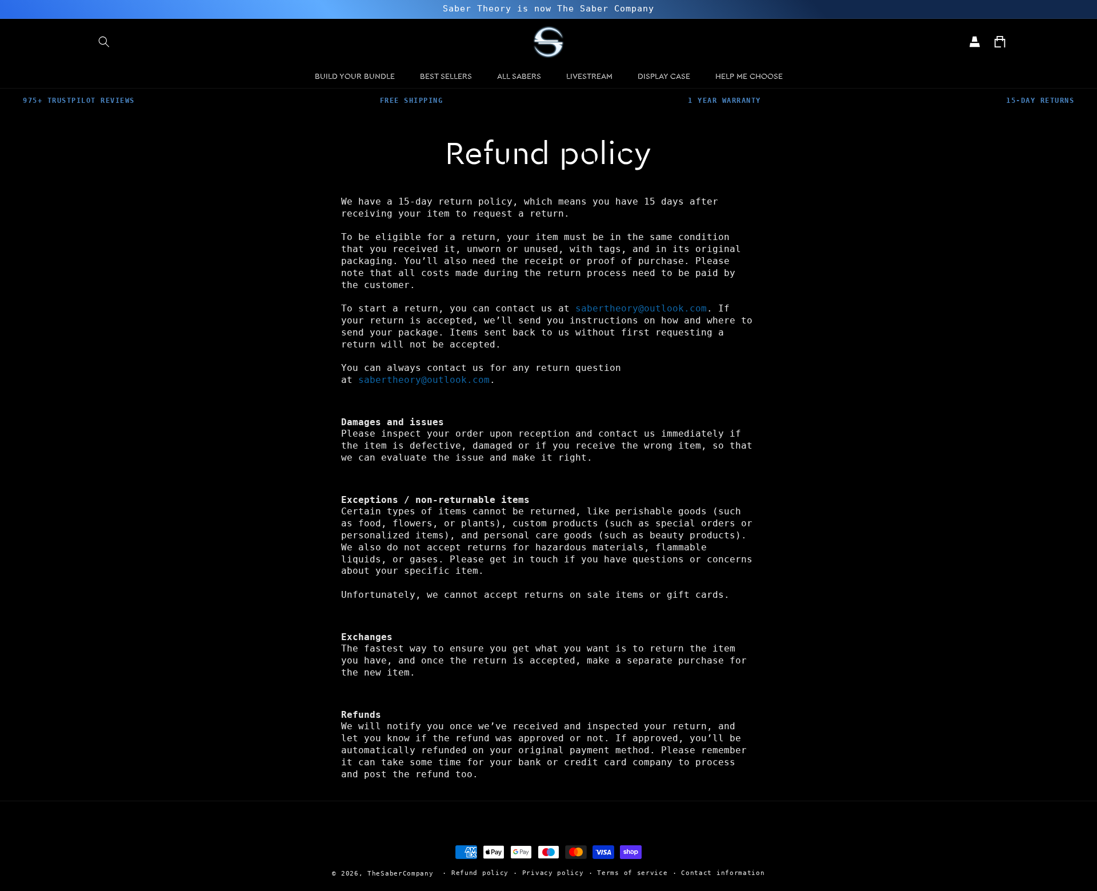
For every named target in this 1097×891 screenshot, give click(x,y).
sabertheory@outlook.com (641, 308)
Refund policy (480, 873)
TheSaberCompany (400, 873)
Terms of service (632, 873)
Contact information (722, 873)
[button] (104, 41)
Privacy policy (553, 873)
